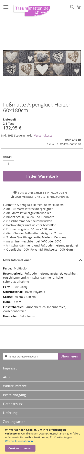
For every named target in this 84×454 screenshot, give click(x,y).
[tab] (42, 260)
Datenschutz (12, 404)
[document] (42, 440)
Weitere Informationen (19, 441)
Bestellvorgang (14, 395)
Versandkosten (44, 135)
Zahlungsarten (14, 421)
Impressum (12, 368)
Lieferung (10, 413)
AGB (6, 377)
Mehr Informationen (17, 260)
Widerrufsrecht (15, 386)
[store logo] (30, 10)
